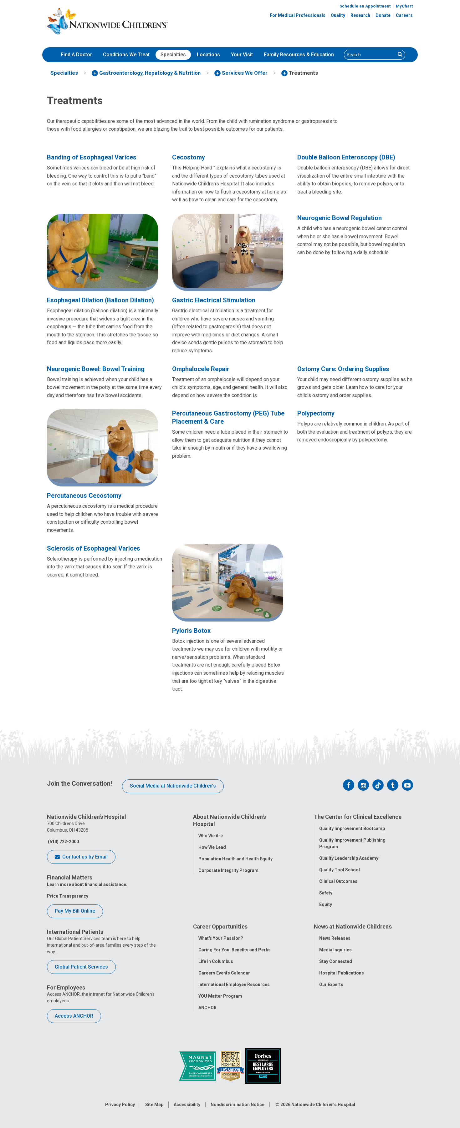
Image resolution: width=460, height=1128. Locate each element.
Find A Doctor (76, 55)
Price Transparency (67, 896)
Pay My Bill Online (75, 911)
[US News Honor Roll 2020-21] (231, 1065)
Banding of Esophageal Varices (91, 157)
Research (360, 15)
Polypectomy (316, 413)
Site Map (154, 1104)
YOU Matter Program (220, 996)
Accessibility (187, 1104)
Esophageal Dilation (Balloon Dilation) (100, 300)
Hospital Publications (341, 972)
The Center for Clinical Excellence (357, 816)
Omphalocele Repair (200, 369)
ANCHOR (207, 1007)
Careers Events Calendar (224, 972)
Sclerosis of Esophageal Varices (93, 548)
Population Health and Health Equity (235, 858)
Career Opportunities (220, 926)
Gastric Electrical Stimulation (213, 300)
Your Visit (242, 55)
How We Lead (212, 847)
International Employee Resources (234, 984)
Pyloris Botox (191, 630)
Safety (325, 892)
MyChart (404, 6)
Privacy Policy (120, 1104)
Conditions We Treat (126, 55)
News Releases (334, 938)
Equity (325, 904)
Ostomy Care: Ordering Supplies (343, 369)
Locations (208, 55)
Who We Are (210, 835)
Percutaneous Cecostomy (84, 495)
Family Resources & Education (299, 55)
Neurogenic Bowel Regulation (339, 218)
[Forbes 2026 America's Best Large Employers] (263, 1065)
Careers (404, 15)
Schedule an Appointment (365, 6)
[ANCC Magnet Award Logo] (198, 1065)
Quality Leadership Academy (348, 858)
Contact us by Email (84, 857)
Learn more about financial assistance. (87, 884)
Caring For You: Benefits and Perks (234, 949)
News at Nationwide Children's (353, 926)
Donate (383, 15)
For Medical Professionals (297, 15)
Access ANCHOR (74, 1016)
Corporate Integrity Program (228, 870)
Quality (338, 15)
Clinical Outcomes (338, 881)
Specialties (173, 55)
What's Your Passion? (220, 938)
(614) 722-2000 (63, 841)
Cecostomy (188, 157)
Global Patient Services (81, 967)
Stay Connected (335, 961)
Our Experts (331, 984)
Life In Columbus (215, 961)
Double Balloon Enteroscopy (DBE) (346, 157)
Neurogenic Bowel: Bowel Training (96, 369)
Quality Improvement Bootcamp (352, 828)
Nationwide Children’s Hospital (323, 1104)
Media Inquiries (335, 949)
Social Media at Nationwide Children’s (173, 786)
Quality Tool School (339, 869)
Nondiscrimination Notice (237, 1104)
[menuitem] (76, 55)
